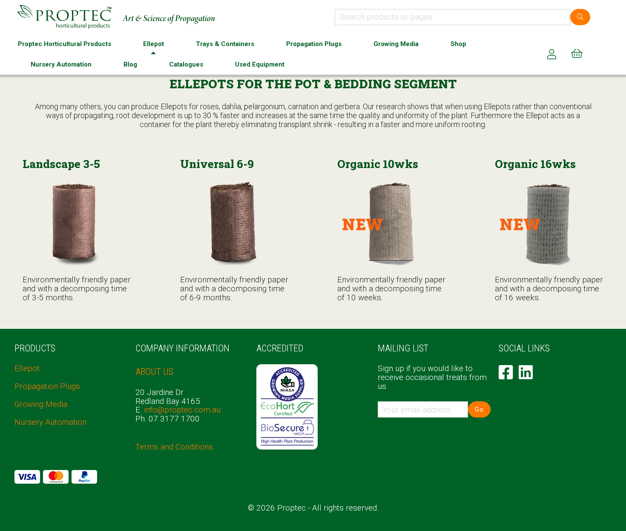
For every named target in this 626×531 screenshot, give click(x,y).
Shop (458, 44)
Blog (130, 64)
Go (479, 409)
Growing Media (396, 44)
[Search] (580, 17)
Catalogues (186, 64)
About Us (154, 371)
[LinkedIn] (526, 372)
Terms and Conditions (174, 447)
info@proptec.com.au (182, 410)
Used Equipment (259, 64)
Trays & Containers (225, 44)
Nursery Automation (61, 64)
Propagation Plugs (314, 44)
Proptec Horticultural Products (64, 44)
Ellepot (153, 44)
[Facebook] (506, 372)
